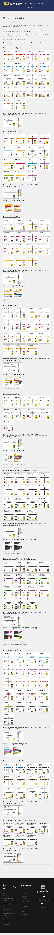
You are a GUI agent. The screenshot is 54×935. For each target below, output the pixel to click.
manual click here (28, 31)
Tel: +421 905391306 (7, 909)
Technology (31, 3)
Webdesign (40, 900)
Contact (43, 3)
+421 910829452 (8, 924)
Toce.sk (47, 900)
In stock (30, 7)
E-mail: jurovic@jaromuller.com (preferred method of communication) (9, 905)
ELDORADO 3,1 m (25, 893)
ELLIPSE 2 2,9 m (25, 914)
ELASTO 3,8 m (24, 891)
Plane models (22, 3)
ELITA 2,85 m (24, 906)
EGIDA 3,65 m (24, 896)
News (38, 3)
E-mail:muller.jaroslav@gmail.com (10, 917)
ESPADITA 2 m (24, 898)
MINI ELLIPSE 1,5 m (25, 909)
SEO (44, 900)
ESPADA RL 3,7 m (25, 901)
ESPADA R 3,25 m (25, 904)
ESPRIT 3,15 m (24, 911)
